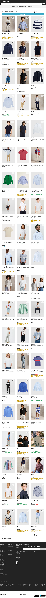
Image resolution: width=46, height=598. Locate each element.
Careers (1, 555)
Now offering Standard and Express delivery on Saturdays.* (23, 6)
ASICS (36, 585)
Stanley (13, 584)
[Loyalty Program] (43, 3)
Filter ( (22, 14)
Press (1, 554)
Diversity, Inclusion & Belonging (19, 552)
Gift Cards (9, 551)
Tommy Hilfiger (43, 584)
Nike (24, 585)
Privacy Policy (2, 562)
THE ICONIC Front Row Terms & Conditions (3, 564)
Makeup (1, 585)
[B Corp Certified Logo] (19, 563)
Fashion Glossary (11, 553)
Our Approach (18, 547)
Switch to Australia (11, 557)
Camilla (7, 584)
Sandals (36, 584)
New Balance (25, 584)
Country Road (8, 585)
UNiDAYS (2, 569)
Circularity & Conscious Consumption (18, 554)
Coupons (1, 559)
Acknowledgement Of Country (3, 548)
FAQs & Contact (10, 546)
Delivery (9, 547)
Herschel (19, 585)
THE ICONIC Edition (3, 574)
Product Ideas (10, 554)
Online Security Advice (2, 568)
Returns (9, 549)
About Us (1, 546)
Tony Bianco (43, 585)
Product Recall (10, 555)
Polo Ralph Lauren (31, 588)
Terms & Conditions (3, 560)
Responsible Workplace (18, 549)
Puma (30, 585)
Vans (13, 585)
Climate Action (18, 559)
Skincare (19, 584)
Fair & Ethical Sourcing (18, 558)
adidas (1, 584)
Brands (1, 550)
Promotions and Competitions (2, 557)
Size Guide (10, 550)
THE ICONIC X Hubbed (2, 573)
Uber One (2, 570)
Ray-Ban (30, 584)
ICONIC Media (2, 551)
